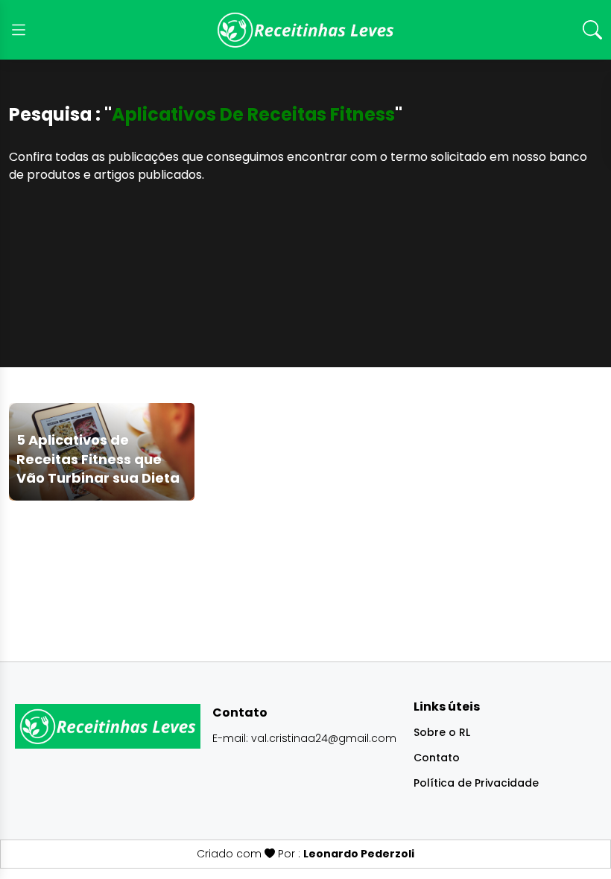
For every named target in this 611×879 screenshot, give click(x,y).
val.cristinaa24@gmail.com (323, 738)
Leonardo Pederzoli (358, 853)
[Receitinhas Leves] (305, 29)
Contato (437, 757)
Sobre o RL (442, 732)
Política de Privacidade (476, 782)
